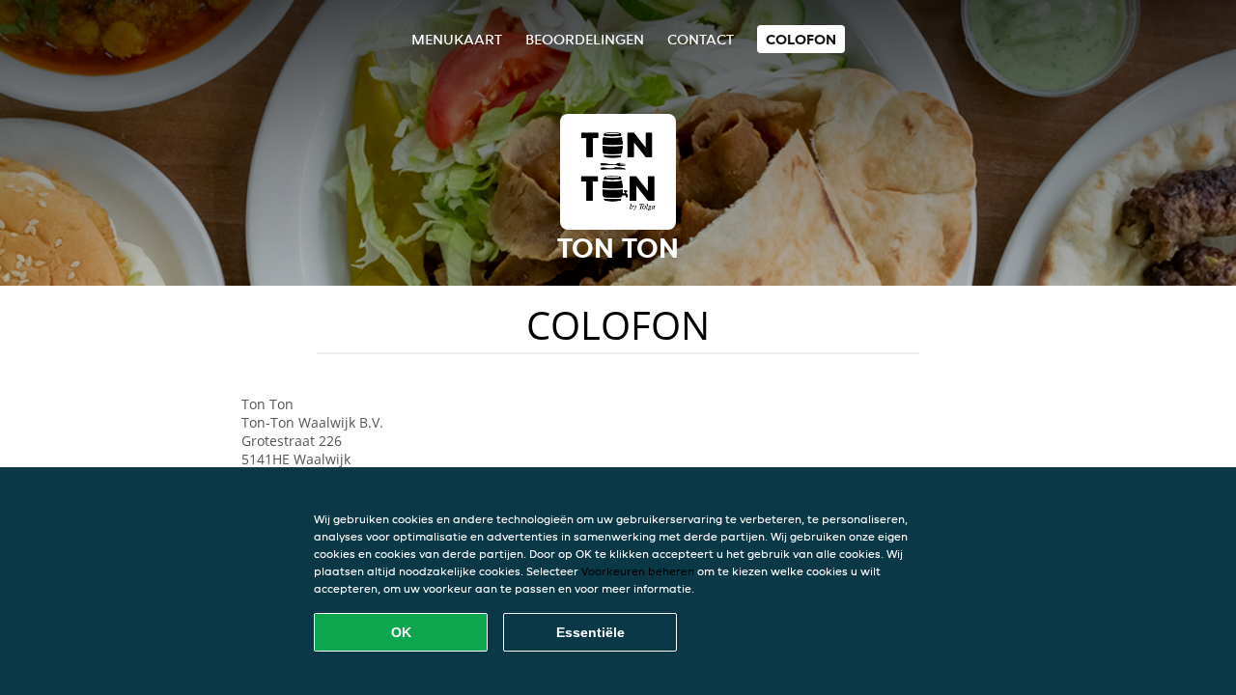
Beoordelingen (584, 39)
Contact (700, 39)
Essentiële (590, 632)
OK (401, 632)
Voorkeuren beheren (637, 571)
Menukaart (456, 39)
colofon (801, 39)
